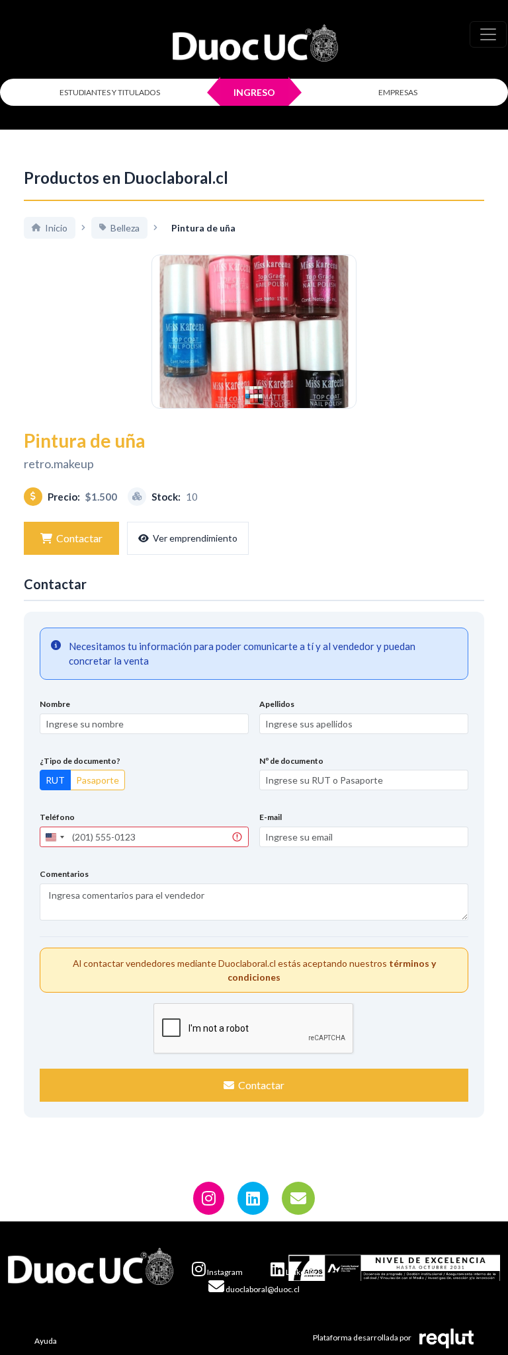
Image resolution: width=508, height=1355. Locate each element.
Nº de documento (291, 761)
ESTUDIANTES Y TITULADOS (110, 92)
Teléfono (57, 817)
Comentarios (64, 874)
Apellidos (276, 704)
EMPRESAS (397, 92)
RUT (55, 780)
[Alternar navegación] (488, 34)
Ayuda (45, 1341)
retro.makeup (59, 463)
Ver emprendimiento (195, 538)
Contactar (79, 538)
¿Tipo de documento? (80, 761)
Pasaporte (97, 780)
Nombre (55, 704)
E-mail (270, 817)
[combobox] (54, 836)
